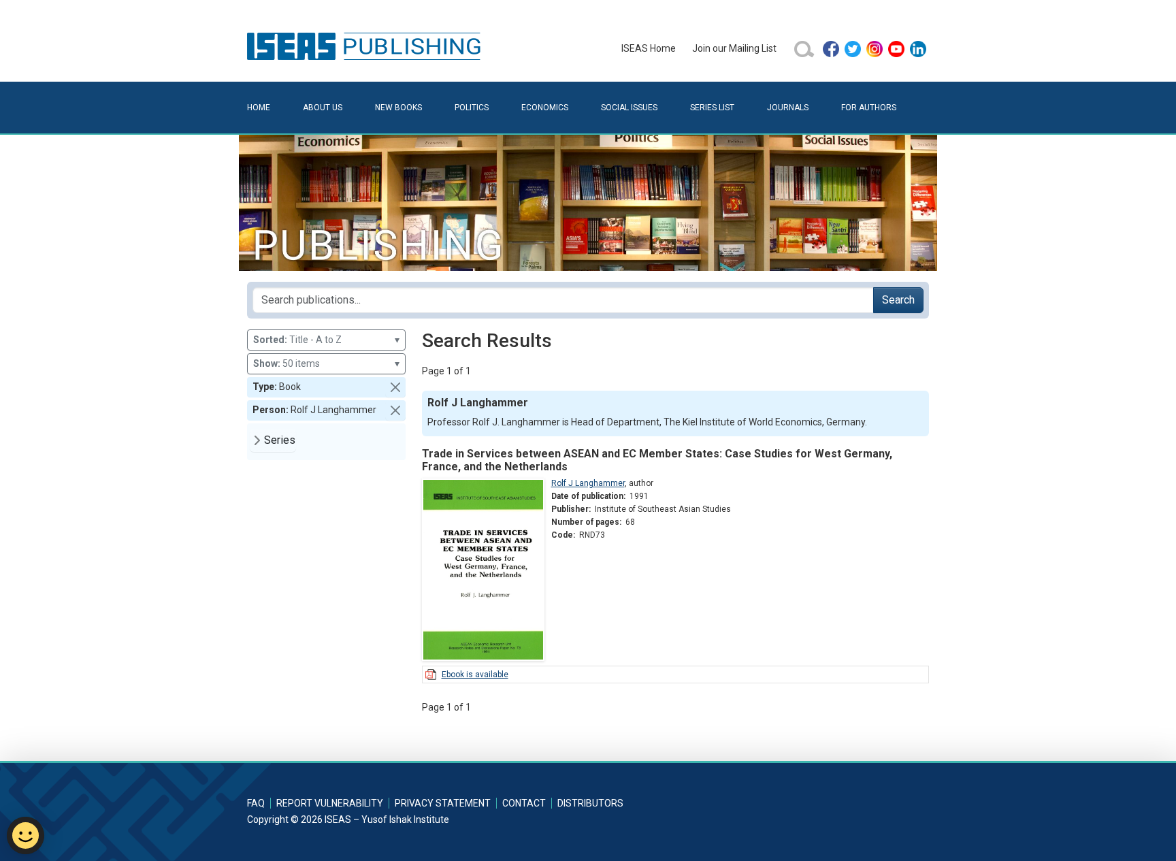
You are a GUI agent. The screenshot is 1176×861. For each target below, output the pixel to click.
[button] (395, 387)
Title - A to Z (326, 339)
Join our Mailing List (734, 48)
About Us (322, 107)
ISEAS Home (648, 48)
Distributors (590, 803)
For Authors (868, 107)
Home (258, 107)
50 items (326, 363)
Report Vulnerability (329, 803)
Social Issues (629, 107)
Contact (524, 803)
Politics (472, 107)
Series (279, 440)
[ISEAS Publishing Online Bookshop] (366, 45)
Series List (712, 107)
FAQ (256, 803)
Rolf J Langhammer (588, 483)
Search (898, 299)
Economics (544, 107)
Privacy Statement (443, 803)
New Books (398, 107)
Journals (787, 107)
